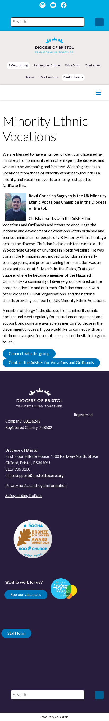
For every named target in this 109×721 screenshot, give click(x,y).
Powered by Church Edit (54, 716)
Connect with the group (29, 353)
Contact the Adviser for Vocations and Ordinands (51, 362)
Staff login (16, 633)
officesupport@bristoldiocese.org (34, 475)
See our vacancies (26, 594)
